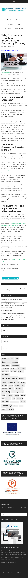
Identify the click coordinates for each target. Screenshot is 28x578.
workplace (10, 409)
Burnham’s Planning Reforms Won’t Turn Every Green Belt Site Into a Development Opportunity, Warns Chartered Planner (13, 317)
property (16, 395)
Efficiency (20, 371)
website (3, 409)
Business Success (11, 268)
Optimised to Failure (6, 310)
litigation (24, 270)
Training (21, 405)
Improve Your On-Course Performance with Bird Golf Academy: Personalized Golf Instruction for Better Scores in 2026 (13, 305)
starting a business (15, 401)
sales (3, 398)
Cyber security (13, 368)
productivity (9, 395)
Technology (7, 406)
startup (23, 402)
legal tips (20, 270)
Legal (16, 268)
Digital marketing (5, 371)
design (23, 368)
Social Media (20, 398)
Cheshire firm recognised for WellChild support (13, 313)
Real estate (23, 395)
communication (6, 365)
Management (19, 388)
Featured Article (9, 378)
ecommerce (13, 371)
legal (23, 385)
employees (5, 374)
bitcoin (12, 358)
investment (17, 385)
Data (19, 368)
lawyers (16, 270)
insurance (4, 385)
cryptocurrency (15, 365)
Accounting (4, 358)
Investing (11, 385)
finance (22, 378)
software (5, 402)
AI (8, 358)
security (8, 398)
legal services (4, 388)
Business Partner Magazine (14, 9)
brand (17, 358)
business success (10, 362)
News (3, 395)
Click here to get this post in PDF (9, 50)
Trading (15, 406)
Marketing (6, 392)
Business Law (10, 270)
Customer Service (5, 368)
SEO (14, 398)
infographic (23, 382)
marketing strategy (17, 392)
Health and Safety (13, 382)
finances (4, 382)
